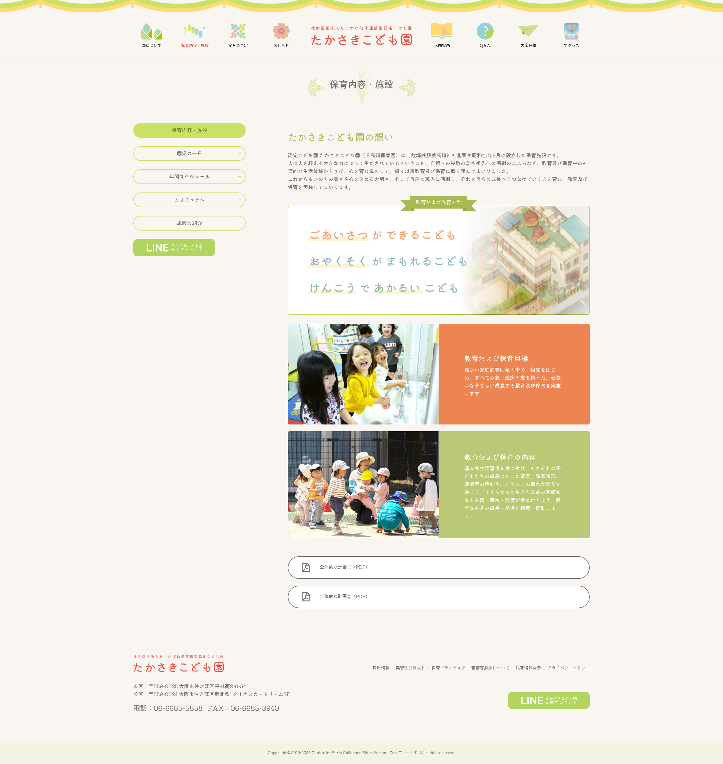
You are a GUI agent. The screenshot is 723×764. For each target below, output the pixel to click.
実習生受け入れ (410, 668)
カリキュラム (189, 200)
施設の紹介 (189, 223)
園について (152, 45)
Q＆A (485, 45)
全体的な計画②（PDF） (344, 596)
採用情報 (381, 668)
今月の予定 (238, 45)
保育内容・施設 (195, 45)
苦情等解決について (490, 668)
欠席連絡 (528, 45)
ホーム (361, 35)
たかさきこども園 (178, 663)
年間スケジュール (189, 176)
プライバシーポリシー (568, 668)
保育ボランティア (448, 668)
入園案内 (442, 45)
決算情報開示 (528, 668)
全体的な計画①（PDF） (344, 567)
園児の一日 (189, 153)
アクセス (571, 45)
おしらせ (281, 45)
